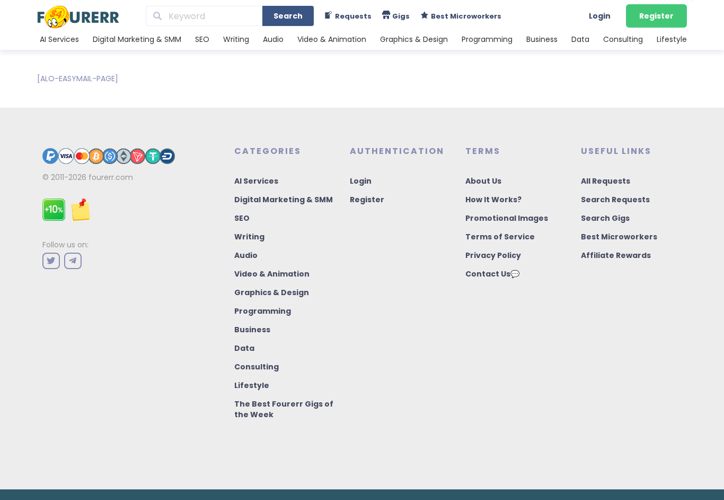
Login (600, 16)
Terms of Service (500, 236)
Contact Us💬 (492, 274)
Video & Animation (331, 39)
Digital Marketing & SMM (137, 39)
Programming (487, 39)
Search (288, 16)
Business (542, 39)
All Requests (605, 181)
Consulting (623, 39)
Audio (273, 39)
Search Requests (615, 199)
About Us (483, 181)
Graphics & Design (414, 39)
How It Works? (493, 199)
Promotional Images (506, 218)
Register (656, 16)
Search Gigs (605, 218)
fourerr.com (111, 177)
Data (580, 39)
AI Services (59, 39)
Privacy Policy (493, 255)
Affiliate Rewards (616, 255)
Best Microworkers (619, 236)
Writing (236, 39)
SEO (202, 39)
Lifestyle (672, 39)
